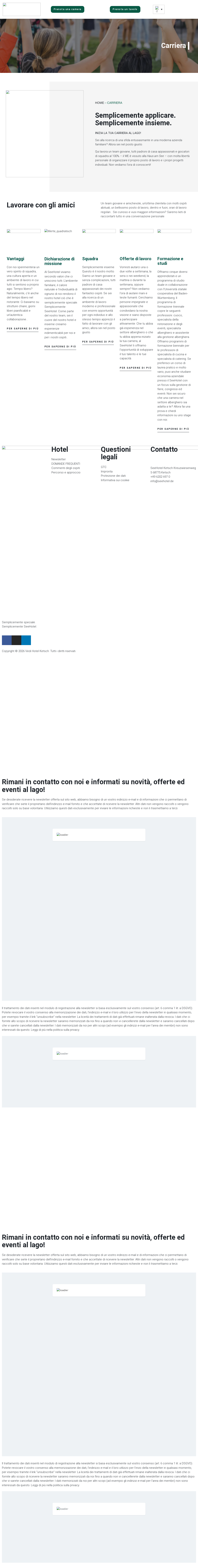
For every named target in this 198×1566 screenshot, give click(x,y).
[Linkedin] (26, 640)
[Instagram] (16, 640)
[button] (183, 9)
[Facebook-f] (7, 640)
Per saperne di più (22, 328)
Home (99, 102)
